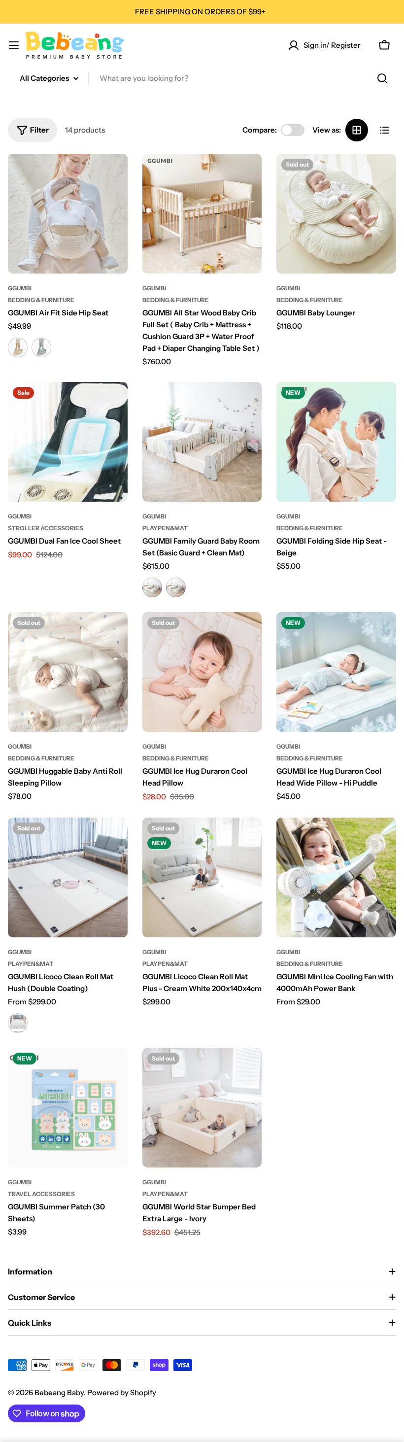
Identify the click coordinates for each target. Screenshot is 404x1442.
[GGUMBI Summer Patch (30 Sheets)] (68, 1107)
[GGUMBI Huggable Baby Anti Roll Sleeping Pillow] (68, 672)
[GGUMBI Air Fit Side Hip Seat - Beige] (18, 347)
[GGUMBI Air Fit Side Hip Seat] (68, 214)
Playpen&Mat (165, 528)
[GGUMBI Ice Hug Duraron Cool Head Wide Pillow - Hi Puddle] (336, 672)
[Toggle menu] (14, 45)
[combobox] (202, 78)
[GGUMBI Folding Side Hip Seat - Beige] (336, 442)
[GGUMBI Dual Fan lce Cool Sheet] (68, 442)
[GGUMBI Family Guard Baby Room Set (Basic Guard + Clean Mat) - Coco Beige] (152, 587)
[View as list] (384, 130)
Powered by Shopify (121, 1392)
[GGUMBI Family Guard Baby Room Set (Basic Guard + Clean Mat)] (202, 442)
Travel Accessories (41, 1194)
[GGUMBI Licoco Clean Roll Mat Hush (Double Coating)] (68, 877)
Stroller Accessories (45, 528)
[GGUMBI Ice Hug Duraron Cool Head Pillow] (202, 672)
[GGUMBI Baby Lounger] (336, 214)
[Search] (382, 78)
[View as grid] (357, 130)
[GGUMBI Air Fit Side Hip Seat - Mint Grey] (41, 347)
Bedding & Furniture (41, 300)
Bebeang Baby (59, 1392)
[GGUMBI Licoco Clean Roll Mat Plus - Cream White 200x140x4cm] (202, 877)
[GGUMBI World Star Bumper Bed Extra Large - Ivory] (202, 1107)
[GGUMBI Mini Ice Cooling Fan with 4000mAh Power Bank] (336, 877)
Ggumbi (20, 288)
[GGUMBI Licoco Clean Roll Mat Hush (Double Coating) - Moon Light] (18, 1023)
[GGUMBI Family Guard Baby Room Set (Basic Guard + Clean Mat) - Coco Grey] (176, 587)
